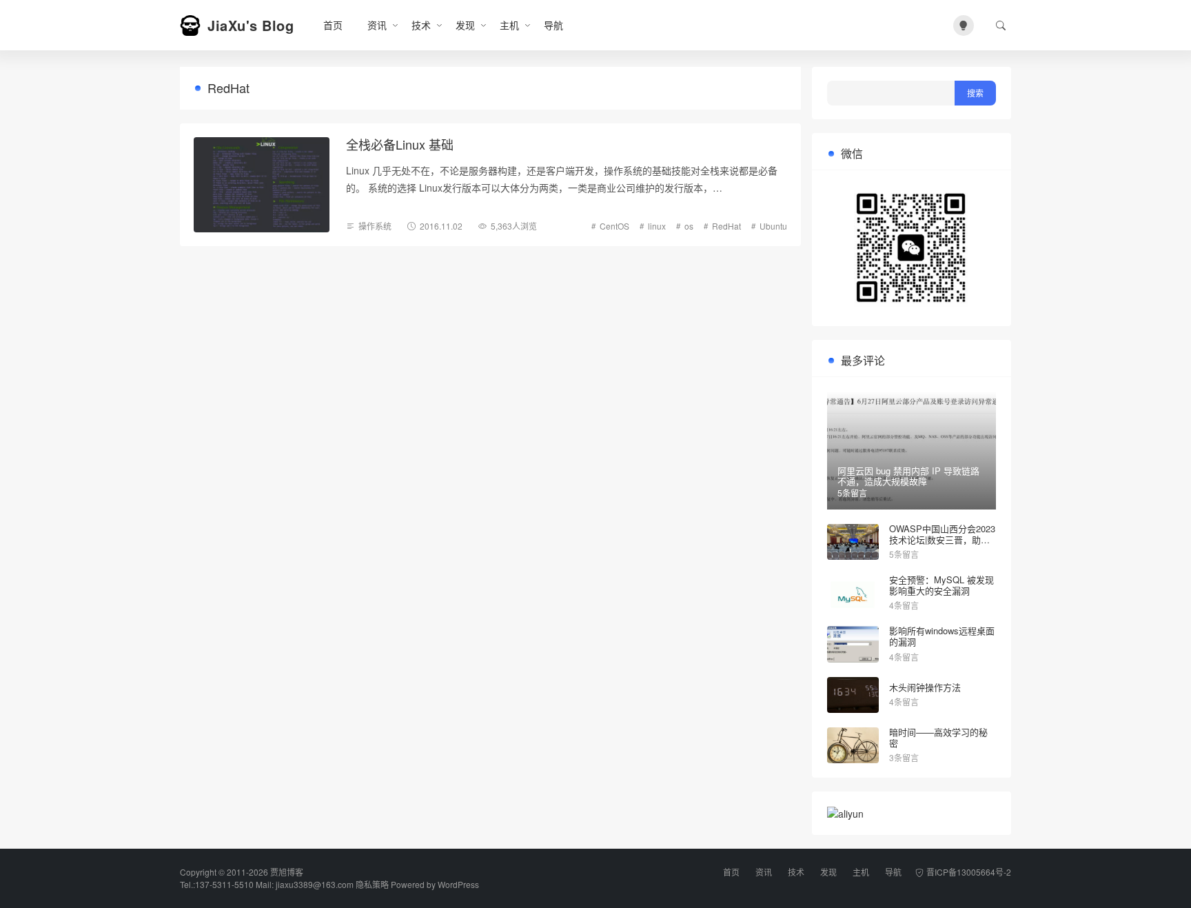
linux (657, 226)
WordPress (458, 884)
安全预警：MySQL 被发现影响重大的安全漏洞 (941, 585)
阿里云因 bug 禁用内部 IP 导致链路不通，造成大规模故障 (908, 476)
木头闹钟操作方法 (925, 687)
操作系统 (374, 226)
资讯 (377, 25)
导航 (553, 25)
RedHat (726, 226)
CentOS (614, 226)
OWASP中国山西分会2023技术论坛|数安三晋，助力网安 (942, 539)
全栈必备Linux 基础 (400, 144)
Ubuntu (773, 226)
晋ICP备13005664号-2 (968, 872)
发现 (465, 25)
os (688, 226)
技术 (421, 25)
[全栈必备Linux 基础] (261, 184)
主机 (509, 25)
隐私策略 (372, 884)
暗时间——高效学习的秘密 (938, 737)
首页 (333, 25)
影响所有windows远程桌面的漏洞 (942, 636)
